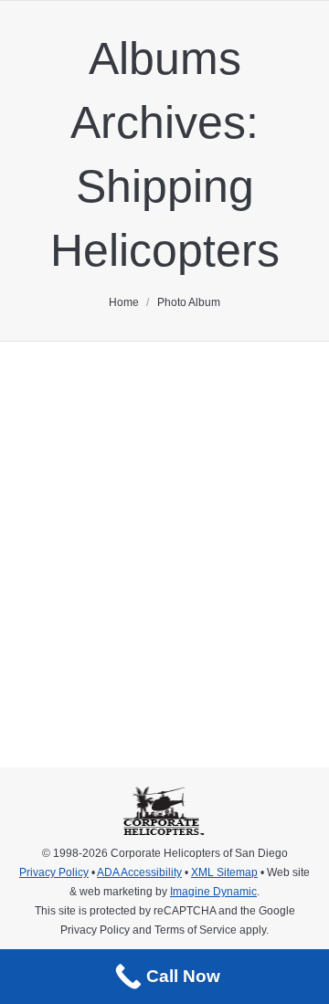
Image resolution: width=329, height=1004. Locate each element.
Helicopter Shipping (145, 593)
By (47, 664)
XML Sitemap (224, 872)
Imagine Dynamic (213, 891)
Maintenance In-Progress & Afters (124, 625)
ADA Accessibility (139, 872)
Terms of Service (195, 930)
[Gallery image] (164, 481)
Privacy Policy (54, 872)
